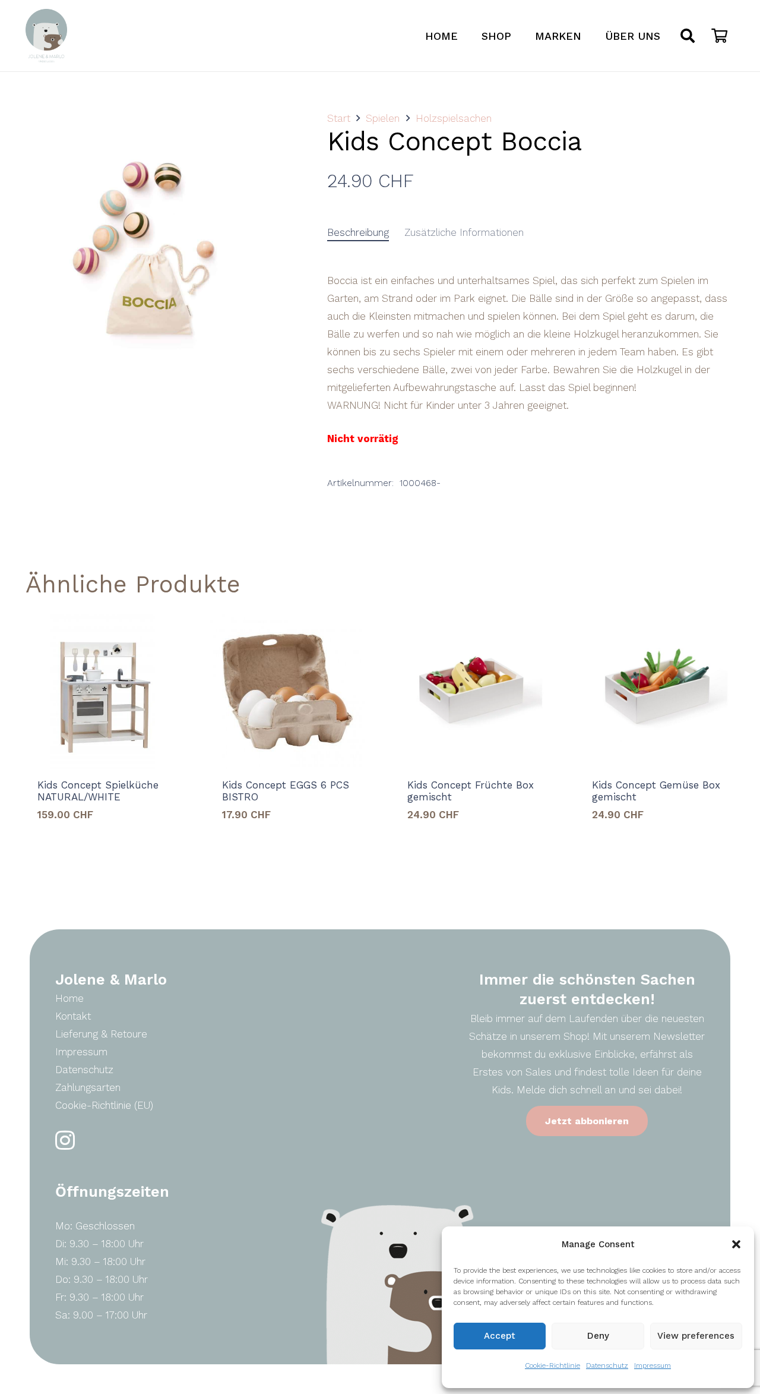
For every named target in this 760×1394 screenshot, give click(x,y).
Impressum (652, 1365)
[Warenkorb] (719, 35)
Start (338, 118)
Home (69, 998)
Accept (499, 1335)
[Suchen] (688, 36)
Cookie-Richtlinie (552, 1365)
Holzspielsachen (454, 118)
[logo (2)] (46, 35)
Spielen (383, 118)
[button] (736, 1244)
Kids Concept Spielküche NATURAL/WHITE (98, 791)
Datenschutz (607, 1365)
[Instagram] (65, 1141)
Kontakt (73, 1016)
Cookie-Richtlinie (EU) (104, 1105)
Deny (598, 1335)
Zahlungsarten (88, 1087)
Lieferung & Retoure (101, 1034)
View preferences (695, 1335)
